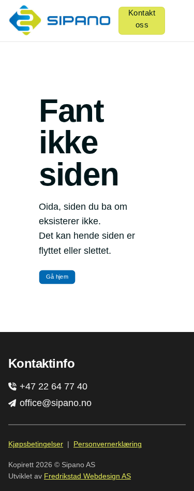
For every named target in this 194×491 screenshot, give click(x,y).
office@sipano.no (54, 403)
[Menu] (179, 20)
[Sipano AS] (59, 20)
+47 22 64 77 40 (52, 386)
